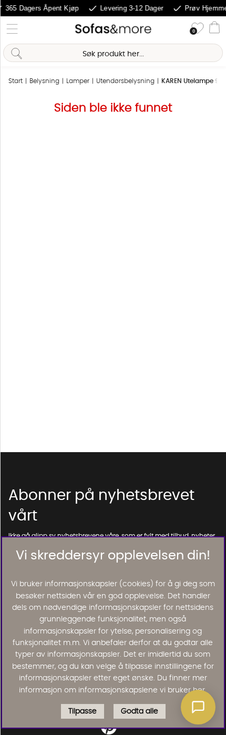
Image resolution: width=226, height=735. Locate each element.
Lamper (77, 81)
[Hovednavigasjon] (12, 29)
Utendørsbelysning (125, 81)
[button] (198, 707)
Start (15, 81)
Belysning (44, 81)
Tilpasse (82, 711)
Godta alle (139, 711)
